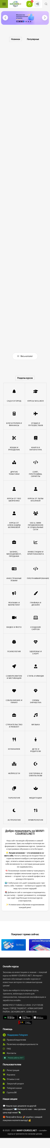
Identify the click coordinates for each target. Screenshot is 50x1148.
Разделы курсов (25, 378)
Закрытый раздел (15, 1083)
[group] (25, 18)
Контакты (11, 1053)
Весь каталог (26, 356)
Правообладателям (16, 1040)
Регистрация (12, 1070)
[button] (5, 17)
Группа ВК (11, 1092)
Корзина (10, 1074)
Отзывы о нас (13, 1079)
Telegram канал (14, 1088)
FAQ (8, 1048)
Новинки (15, 39)
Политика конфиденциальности (22, 1044)
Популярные (33, 39)
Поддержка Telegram (17, 1035)
